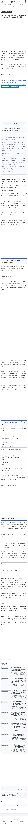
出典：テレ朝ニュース (7, 171)
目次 (12, 123)
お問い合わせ (20, 821)
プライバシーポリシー (7, 821)
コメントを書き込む (14, 805)
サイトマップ (7, 823)
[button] (25, 435)
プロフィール (20, 823)
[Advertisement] (14, 33)
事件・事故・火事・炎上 (7, 11)
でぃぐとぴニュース (14, 2)
